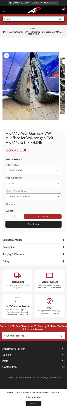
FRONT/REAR (12, 165)
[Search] (60, 19)
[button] (5, 10)
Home (32, 28)
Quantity (9, 210)
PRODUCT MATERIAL (16, 191)
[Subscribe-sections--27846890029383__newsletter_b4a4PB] (61, 335)
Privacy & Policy (33, 397)
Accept (33, 403)
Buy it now (33, 224)
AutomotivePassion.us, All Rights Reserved (38, 377)
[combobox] (33, 19)
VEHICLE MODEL (14, 178)
